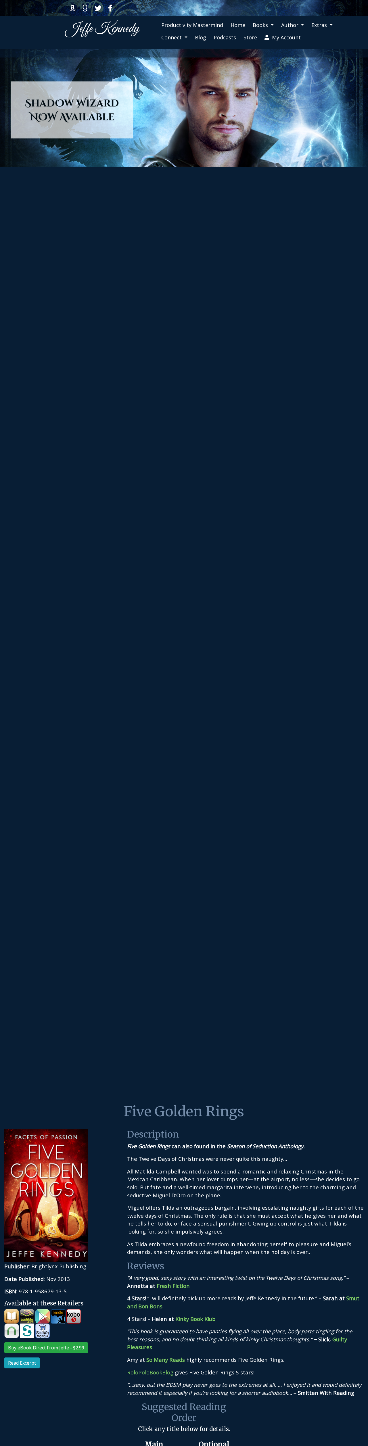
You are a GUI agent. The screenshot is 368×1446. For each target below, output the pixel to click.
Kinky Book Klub (195, 1318)
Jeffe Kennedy (102, 28)
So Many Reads (165, 1359)
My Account (285, 37)
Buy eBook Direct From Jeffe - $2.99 (46, 1348)
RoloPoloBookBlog (150, 1372)
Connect (172, 37)
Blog (200, 37)
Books (261, 25)
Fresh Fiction (173, 1285)
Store (250, 37)
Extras (319, 25)
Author (290, 25)
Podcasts (225, 37)
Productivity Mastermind (192, 25)
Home (238, 25)
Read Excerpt (22, 1363)
